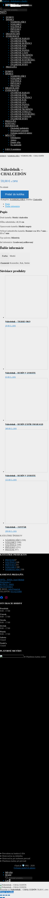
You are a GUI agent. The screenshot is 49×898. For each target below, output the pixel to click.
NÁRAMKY (16, 24)
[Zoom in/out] (1, 895)
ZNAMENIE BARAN (20, 38)
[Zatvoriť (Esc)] (9, 895)
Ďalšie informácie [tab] (12, 206)
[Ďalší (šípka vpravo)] (4, 897)
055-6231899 (16, 591)
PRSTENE (15, 31)
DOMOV (9, 71)
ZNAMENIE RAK (18, 45)
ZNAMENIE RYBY (19, 64)
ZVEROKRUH (12, 90)
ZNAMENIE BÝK (18, 41)
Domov (3, 156)
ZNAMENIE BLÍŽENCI (21, 43)
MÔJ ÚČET (10, 135)
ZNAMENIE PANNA (19, 50)
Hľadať (8, 875)
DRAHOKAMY (12, 88)
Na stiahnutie (15, 6)
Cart (7, 880)
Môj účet (9, 872)
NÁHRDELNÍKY (18, 22)
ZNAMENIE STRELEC (20, 57)
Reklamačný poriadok (19, 130)
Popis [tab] (7, 204)
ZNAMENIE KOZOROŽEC (22, 60)
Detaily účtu (15, 142)
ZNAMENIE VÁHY (19, 53)
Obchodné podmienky (19, 128)
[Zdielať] (6, 895)
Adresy (13, 140)
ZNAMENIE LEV (18, 48)
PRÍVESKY (15, 29)
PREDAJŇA (10, 121)
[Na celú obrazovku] (4, 895)
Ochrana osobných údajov (21, 5)
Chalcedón (37, 199)
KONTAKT (10, 123)
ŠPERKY (9, 74)
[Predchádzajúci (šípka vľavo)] (1, 897)
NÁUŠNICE (15, 27)
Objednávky (15, 138)
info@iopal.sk (14, 589)
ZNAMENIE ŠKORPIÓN (21, 55)
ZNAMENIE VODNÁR (20, 62)
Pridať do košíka (14, 194)
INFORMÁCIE (11, 126)
